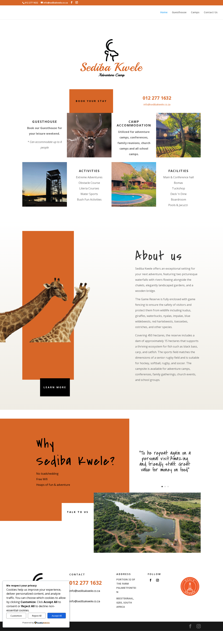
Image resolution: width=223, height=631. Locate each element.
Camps (195, 12)
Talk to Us (78, 512)
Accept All (57, 615)
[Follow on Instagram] (157, 580)
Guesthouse (179, 12)
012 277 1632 (157, 98)
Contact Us (210, 12)
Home (163, 12)
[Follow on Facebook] (150, 580)
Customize (16, 615)
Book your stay (91, 101)
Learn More (55, 387)
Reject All (36, 615)
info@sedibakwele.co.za (157, 104)
